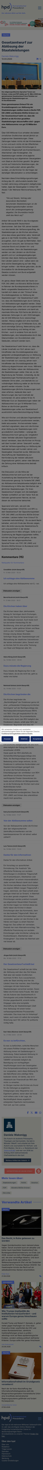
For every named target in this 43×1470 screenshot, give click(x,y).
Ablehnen (24, 739)
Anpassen (7, 739)
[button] (39, 9)
